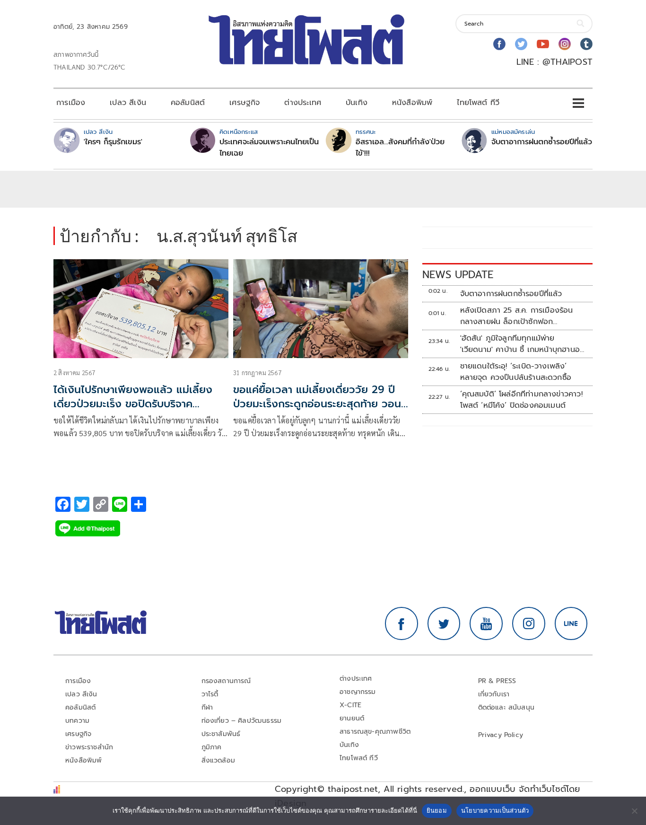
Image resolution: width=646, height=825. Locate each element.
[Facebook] (499, 44)
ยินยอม (437, 810)
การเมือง (70, 102)
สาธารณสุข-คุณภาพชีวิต (375, 732)
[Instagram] (565, 44)
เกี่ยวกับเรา (494, 694)
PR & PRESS (497, 681)
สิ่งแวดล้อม (218, 760)
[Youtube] (543, 44)
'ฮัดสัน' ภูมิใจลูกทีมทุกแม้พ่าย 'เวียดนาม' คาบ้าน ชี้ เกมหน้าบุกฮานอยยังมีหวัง (522, 344)
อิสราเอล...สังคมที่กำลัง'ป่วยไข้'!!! (400, 147)
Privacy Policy (501, 735)
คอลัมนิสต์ (188, 102)
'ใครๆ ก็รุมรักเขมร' (113, 142)
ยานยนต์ (352, 718)
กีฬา (207, 707)
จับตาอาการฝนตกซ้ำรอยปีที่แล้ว (541, 142)
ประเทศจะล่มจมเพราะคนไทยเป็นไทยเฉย (269, 147)
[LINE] (571, 623)
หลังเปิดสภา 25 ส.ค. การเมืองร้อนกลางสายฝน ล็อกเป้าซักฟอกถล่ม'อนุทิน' (516, 316)
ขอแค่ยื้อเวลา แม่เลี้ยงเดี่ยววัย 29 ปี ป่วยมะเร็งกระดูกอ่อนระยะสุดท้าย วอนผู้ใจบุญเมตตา (320, 404)
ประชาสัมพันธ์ (221, 734)
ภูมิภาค (211, 747)
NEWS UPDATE (457, 274)
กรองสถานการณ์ (226, 681)
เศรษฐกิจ (244, 102)
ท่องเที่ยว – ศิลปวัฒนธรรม (241, 721)
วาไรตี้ (209, 694)
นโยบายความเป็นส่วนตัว (495, 810)
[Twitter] (521, 44)
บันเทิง (356, 102)
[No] (634, 811)
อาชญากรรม (358, 692)
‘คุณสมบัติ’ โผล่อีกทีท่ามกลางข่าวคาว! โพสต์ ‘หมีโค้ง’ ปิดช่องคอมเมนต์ (521, 399)
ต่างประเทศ (302, 102)
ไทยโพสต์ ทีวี (478, 102)
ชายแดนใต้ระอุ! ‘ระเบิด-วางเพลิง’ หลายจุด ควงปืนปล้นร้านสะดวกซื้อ (516, 371)
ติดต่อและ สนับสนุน (506, 707)
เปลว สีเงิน (128, 102)
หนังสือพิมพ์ (412, 102)
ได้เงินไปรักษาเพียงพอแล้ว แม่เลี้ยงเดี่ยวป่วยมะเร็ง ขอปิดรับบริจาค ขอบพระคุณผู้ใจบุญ (132, 404)
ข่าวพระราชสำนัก (89, 747)
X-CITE (350, 705)
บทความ (77, 721)
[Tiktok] (586, 44)
